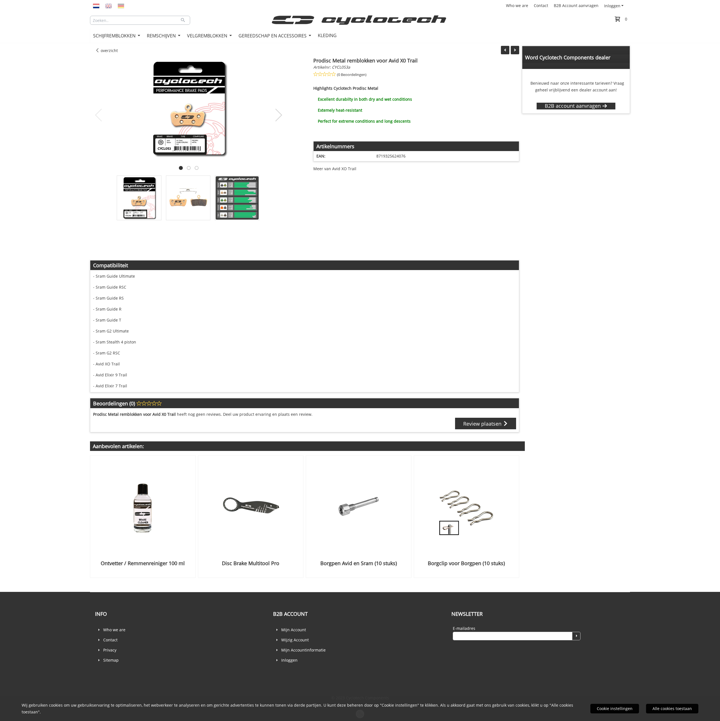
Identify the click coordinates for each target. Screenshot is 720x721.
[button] (181, 168)
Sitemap (111, 660)
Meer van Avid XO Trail (334, 168)
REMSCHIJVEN (162, 36)
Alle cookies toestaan (672, 708)
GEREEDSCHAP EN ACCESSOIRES (273, 36)
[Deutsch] (121, 5)
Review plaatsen (483, 423)
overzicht (109, 50)
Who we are (517, 5)
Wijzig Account (295, 640)
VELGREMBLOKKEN (207, 36)
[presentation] (99, 115)
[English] (108, 5)
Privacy (109, 650)
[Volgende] (515, 50)
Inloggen (612, 5)
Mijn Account (293, 629)
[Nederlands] (96, 5)
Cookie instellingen (615, 708)
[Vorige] (505, 50)
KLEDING (327, 35)
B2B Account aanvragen (576, 5)
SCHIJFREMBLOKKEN (115, 36)
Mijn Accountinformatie (303, 650)
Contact (541, 5)
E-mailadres (464, 628)
